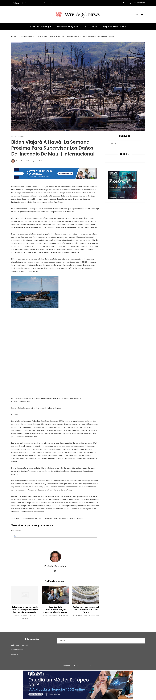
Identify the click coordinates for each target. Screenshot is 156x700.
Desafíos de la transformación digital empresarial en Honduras (55, 609)
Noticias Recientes (17, 136)
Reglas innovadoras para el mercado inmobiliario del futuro (86, 609)
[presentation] (21, 2)
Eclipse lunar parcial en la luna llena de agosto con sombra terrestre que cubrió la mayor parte (45, 3)
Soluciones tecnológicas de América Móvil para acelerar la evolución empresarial (24, 609)
